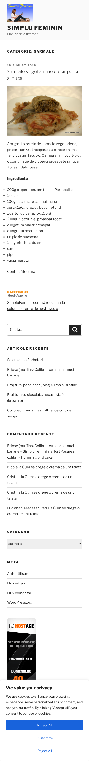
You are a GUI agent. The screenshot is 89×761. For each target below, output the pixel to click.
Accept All (44, 725)
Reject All (44, 751)
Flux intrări (16, 583)
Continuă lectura (21, 272)
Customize (44, 738)
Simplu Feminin (35, 27)
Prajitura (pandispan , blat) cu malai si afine (42, 385)
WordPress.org (20, 602)
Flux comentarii (20, 593)
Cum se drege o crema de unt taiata (51, 467)
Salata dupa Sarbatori (25, 360)
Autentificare (18, 573)
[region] (44, 720)
